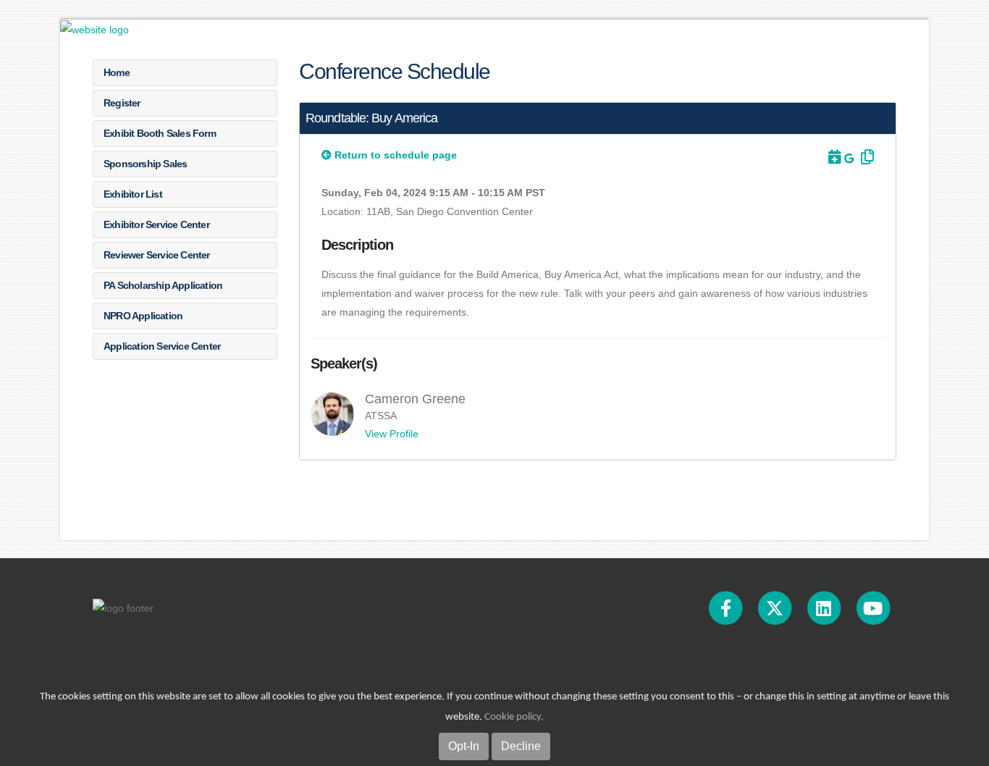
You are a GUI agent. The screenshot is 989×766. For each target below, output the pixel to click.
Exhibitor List (133, 194)
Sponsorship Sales (145, 163)
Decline (521, 746)
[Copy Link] (865, 157)
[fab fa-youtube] (872, 607)
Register (122, 103)
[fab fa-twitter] (776, 607)
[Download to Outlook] (833, 157)
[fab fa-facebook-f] (727, 607)
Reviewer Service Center (157, 255)
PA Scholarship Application (163, 285)
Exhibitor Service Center (156, 224)
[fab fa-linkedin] (824, 607)
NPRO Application (143, 315)
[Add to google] (850, 158)
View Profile (391, 433)
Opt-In (463, 746)
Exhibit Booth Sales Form (160, 133)
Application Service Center (162, 346)
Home (117, 72)
